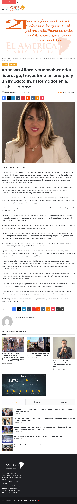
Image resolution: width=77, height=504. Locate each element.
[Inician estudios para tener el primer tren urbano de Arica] (38, 344)
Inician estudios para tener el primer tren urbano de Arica (38, 354)
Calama (9, 58)
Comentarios (62, 402)
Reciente (13, 402)
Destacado (13, 64)
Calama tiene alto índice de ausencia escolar (31, 445)
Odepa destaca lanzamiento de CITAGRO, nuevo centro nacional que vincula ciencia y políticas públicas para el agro (42, 428)
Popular (37, 402)
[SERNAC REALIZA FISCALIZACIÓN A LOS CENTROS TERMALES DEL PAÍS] (7, 439)
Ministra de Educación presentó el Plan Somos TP (32, 2)
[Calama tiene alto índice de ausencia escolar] (7, 447)
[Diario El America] (15, 8)
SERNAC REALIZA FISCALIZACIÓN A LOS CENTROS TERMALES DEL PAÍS (38, 436)
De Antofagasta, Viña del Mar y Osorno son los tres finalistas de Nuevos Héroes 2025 (64, 364)
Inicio (4, 58)
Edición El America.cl (11, 92)
